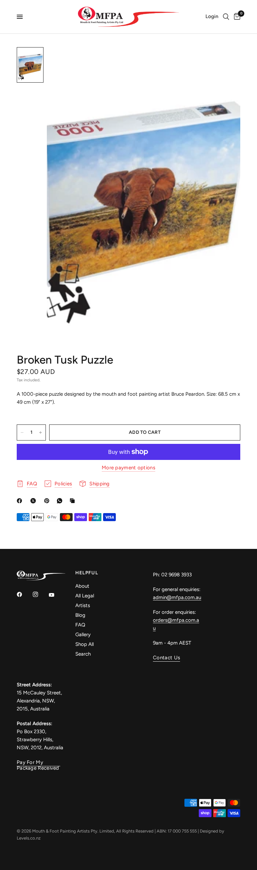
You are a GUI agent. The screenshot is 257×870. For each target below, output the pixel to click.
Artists (82, 605)
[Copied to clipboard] (74, 501)
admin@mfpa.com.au (177, 597)
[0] (236, 16)
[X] (34, 501)
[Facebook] (21, 501)
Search (83, 654)
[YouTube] (56, 595)
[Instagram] (40, 594)
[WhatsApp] (61, 501)
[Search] (226, 16)
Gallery (83, 635)
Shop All (84, 644)
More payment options (128, 468)
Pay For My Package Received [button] (38, 762)
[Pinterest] (48, 501)
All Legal (84, 596)
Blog (80, 615)
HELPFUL (86, 573)
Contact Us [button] (166, 658)
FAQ (80, 625)
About (82, 586)
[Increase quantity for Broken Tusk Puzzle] (40, 432)
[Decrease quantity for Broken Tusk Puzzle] (22, 432)
